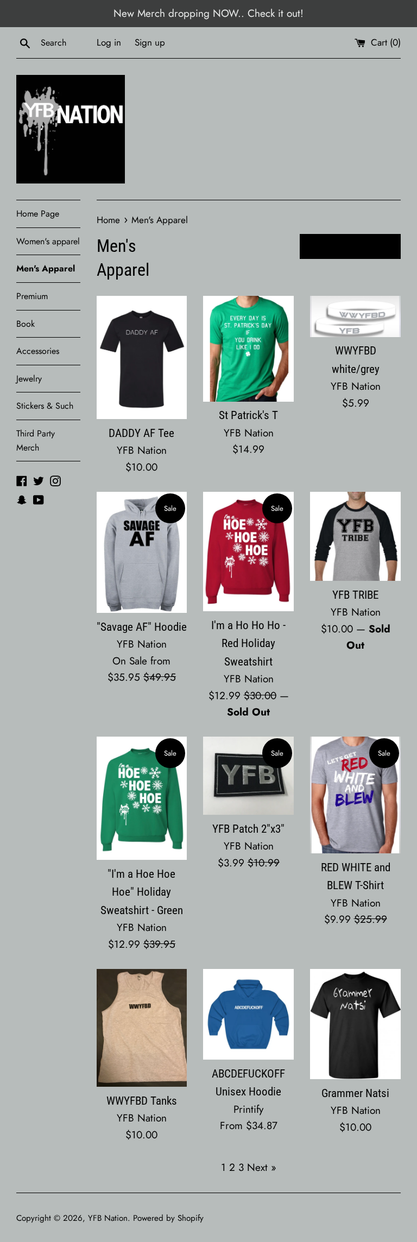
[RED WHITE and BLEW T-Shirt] (355, 795)
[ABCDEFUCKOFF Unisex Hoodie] (248, 1014)
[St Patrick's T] (248, 348)
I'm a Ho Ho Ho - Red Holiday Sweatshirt (248, 643)
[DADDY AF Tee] (142, 357)
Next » (261, 1167)
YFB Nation (108, 1218)
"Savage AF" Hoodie (142, 626)
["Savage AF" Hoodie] (142, 552)
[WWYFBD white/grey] (355, 316)
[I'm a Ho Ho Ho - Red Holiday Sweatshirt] (248, 551)
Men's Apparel (45, 268)
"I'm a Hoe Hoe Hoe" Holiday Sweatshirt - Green (141, 892)
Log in (109, 42)
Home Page (37, 213)
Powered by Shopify (168, 1218)
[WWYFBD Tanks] (142, 1028)
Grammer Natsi (355, 1093)
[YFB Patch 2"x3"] (248, 775)
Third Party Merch (35, 440)
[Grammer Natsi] (355, 1024)
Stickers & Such (44, 406)
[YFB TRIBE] (355, 536)
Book (25, 324)
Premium (32, 296)
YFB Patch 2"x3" (248, 828)
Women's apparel (48, 241)
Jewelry (29, 378)
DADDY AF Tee (141, 433)
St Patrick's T (248, 415)
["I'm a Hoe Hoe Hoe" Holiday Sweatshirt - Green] (142, 798)
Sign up (150, 42)
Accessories (37, 351)
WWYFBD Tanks (141, 1100)
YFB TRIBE (355, 594)
